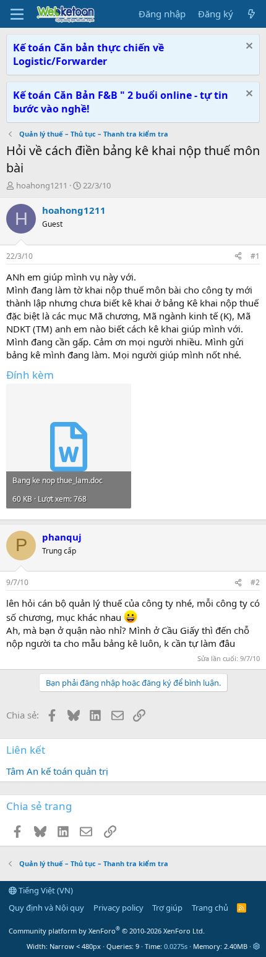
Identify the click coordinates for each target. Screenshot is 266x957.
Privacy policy (118, 907)
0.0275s (175, 946)
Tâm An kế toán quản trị (57, 771)
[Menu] (17, 14)
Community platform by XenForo (107, 930)
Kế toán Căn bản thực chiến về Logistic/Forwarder (88, 54)
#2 (255, 582)
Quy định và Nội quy (46, 907)
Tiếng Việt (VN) (45, 890)
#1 (255, 256)
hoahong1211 (41, 185)
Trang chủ (210, 907)
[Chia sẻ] (238, 257)
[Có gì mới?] (251, 13)
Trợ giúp (167, 907)
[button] (256, 946)
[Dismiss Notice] (247, 47)
